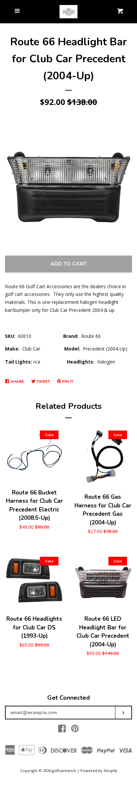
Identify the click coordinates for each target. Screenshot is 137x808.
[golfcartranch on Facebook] (62, 730)
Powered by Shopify (98, 770)
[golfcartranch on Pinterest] (75, 730)
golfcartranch (64, 770)
